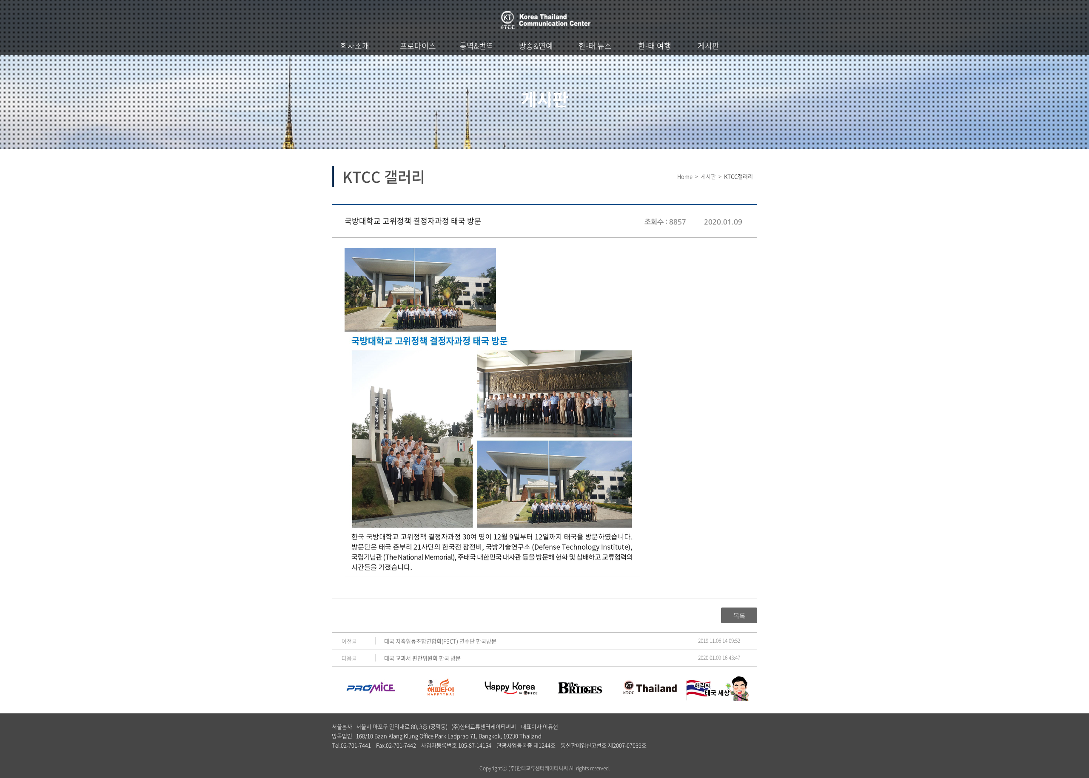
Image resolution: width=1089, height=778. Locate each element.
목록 (739, 615)
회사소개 (354, 45)
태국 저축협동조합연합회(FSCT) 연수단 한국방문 (440, 641)
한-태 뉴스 (595, 45)
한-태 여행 (654, 45)
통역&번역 (476, 45)
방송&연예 (536, 45)
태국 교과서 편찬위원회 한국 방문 (422, 658)
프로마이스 (418, 45)
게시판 (708, 45)
